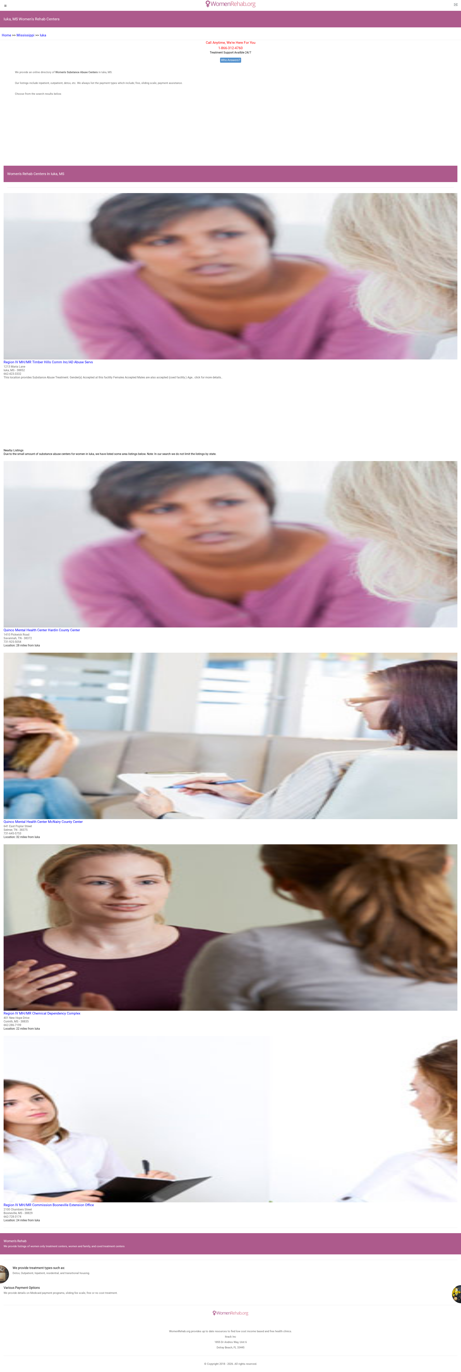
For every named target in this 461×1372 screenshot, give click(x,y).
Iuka (43, 35)
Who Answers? (230, 60)
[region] (230, 136)
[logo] (230, 4)
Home (6, 35)
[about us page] (455, 5)
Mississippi (25, 35)
